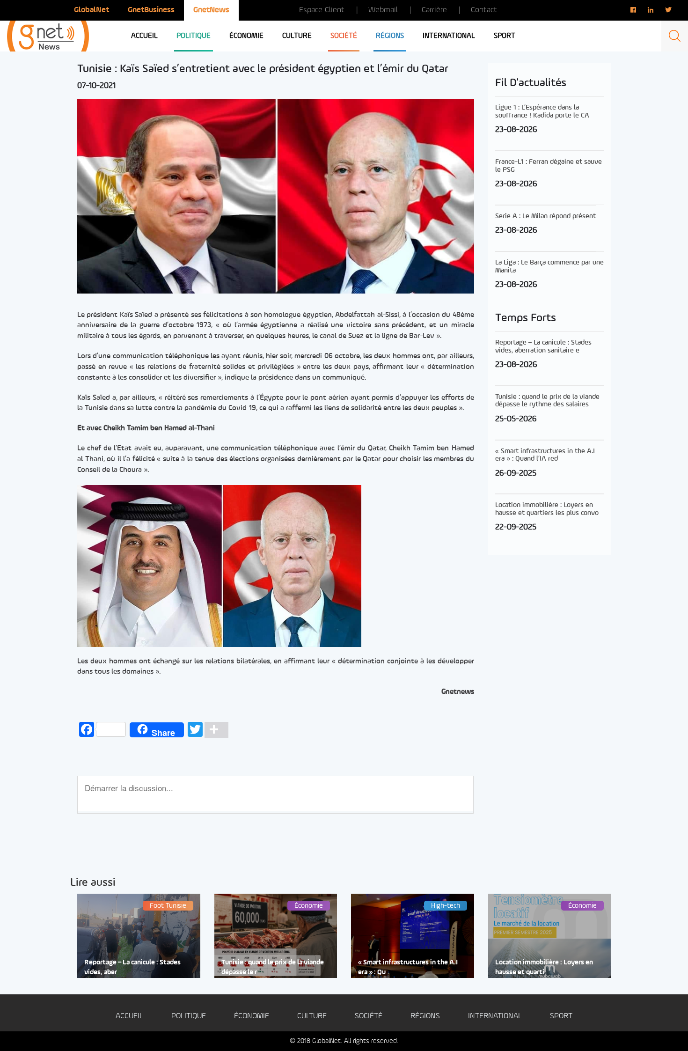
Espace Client (321, 10)
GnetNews (211, 10)
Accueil (144, 36)
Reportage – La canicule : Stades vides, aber (132, 967)
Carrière (434, 10)
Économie (246, 36)
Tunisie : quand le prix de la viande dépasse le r (272, 967)
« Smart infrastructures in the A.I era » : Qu (408, 967)
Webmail (383, 10)
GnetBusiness (151, 10)
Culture (297, 36)
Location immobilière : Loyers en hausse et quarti (544, 967)
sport (504, 36)
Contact (484, 10)
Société (343, 36)
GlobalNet (91, 10)
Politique (193, 36)
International (449, 36)
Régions (390, 36)
